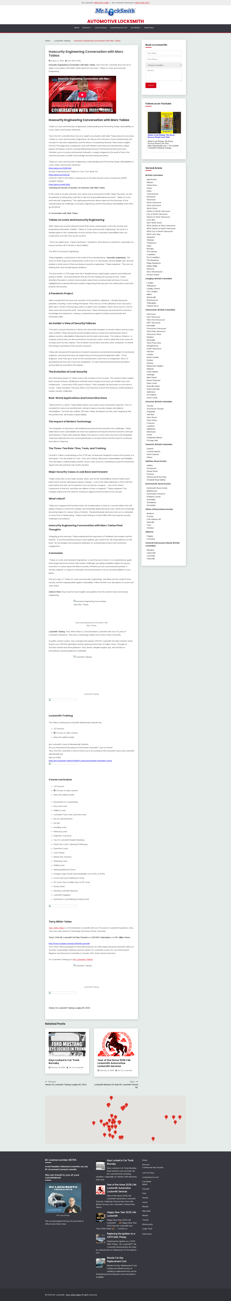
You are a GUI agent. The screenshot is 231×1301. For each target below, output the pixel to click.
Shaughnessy (152, 345)
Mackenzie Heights (155, 366)
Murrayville (151, 297)
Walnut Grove (153, 306)
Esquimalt (151, 411)
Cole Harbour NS (154, 519)
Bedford (150, 513)
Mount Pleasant (153, 380)
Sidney (150, 457)
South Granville (153, 389)
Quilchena (151, 392)
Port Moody (152, 251)
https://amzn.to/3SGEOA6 (60, 168)
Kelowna (150, 269)
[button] (126, 1105)
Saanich (150, 448)
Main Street (152, 377)
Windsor (150, 528)
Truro (149, 525)
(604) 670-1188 (101, 2)
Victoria (150, 406)
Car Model (135, 27)
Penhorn (150, 474)
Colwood (150, 423)
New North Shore (154, 222)
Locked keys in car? (118, 27)
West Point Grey (154, 343)
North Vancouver (154, 202)
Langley (150, 283)
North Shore (152, 208)
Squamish (151, 237)
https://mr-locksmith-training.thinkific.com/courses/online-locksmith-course (80, 760)
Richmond (151, 196)
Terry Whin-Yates (74, 61)
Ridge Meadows (154, 263)
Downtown (152, 468)
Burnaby (150, 248)
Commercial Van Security (153, 1167)
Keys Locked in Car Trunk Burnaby (64, 1061)
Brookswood (152, 300)
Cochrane (151, 539)
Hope (149, 246)
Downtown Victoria (155, 408)
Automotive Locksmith (115, 21)
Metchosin (151, 432)
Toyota (145, 1220)
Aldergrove (151, 285)
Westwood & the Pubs (156, 477)
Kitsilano (150, 337)
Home (76, 27)
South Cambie (153, 357)
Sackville (150, 522)
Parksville (151, 558)
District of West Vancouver (158, 217)
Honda (145, 1197)
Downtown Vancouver (156, 328)
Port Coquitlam (153, 257)
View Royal (152, 417)
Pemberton (151, 243)
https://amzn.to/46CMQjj (59, 184)
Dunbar (150, 360)
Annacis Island (153, 274)
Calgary (150, 536)
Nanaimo (150, 550)
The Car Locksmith (75, 1067)
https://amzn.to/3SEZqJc (59, 174)
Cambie (150, 354)
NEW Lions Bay (153, 234)
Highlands (151, 429)
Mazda (145, 1206)
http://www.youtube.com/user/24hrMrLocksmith (69, 943)
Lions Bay (151, 220)
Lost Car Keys (101, 27)
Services (86, 27)
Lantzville (151, 555)
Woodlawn (151, 502)
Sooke (149, 434)
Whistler (150, 240)
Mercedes (146, 1211)
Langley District (153, 288)
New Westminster (155, 271)
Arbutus (150, 363)
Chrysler (145, 1189)
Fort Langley (152, 291)
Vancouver (151, 314)
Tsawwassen (152, 194)
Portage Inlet (152, 440)
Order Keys (149, 27)
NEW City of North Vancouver (160, 231)
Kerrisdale (151, 325)
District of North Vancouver (158, 211)
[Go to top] (224, 1294)
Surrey (149, 188)
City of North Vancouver (157, 214)
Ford (144, 1193)
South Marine (152, 371)
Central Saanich (153, 451)
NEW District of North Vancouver (161, 228)
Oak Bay (150, 414)
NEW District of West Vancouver (161, 225)
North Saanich (153, 454)
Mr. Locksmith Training (83, 959)
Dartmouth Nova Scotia (157, 488)
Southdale (151, 499)
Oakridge (150, 374)
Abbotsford (152, 179)
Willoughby (151, 303)
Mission (150, 182)
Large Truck (147, 1228)
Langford (150, 426)
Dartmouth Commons (156, 494)
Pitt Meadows (153, 260)
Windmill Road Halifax (156, 480)
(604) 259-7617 (142, 2)
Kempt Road (152, 471)
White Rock (152, 185)
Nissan (145, 1215)
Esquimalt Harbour (154, 437)
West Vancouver (154, 205)
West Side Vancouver (156, 331)
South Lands (152, 397)
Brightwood (152, 491)
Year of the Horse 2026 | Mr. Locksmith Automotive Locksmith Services (114, 1063)
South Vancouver (154, 348)
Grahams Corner (154, 496)
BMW (144, 1184)
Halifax (150, 465)
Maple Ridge (152, 266)
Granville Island (153, 386)
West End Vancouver (156, 320)
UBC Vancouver (153, 322)
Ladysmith (151, 553)
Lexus (144, 1202)
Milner (149, 294)
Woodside (151, 505)
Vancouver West (154, 334)
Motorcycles (147, 1224)
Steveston (151, 199)
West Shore (152, 420)
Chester (150, 516)
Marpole (150, 369)
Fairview (150, 351)
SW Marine (151, 394)
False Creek (152, 383)
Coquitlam (151, 254)
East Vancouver (153, 317)
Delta (149, 191)
